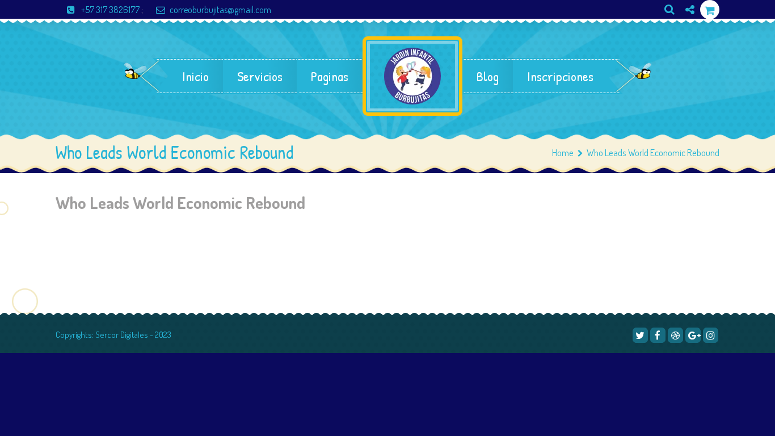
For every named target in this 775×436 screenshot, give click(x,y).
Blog (488, 76)
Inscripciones (560, 76)
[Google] (693, 335)
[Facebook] (658, 335)
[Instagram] (685, 28)
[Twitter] (640, 335)
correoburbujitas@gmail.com (220, 9)
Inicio (195, 76)
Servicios (260, 76)
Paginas (329, 76)
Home (563, 152)
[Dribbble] (675, 335)
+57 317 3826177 (110, 9)
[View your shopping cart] (710, 10)
